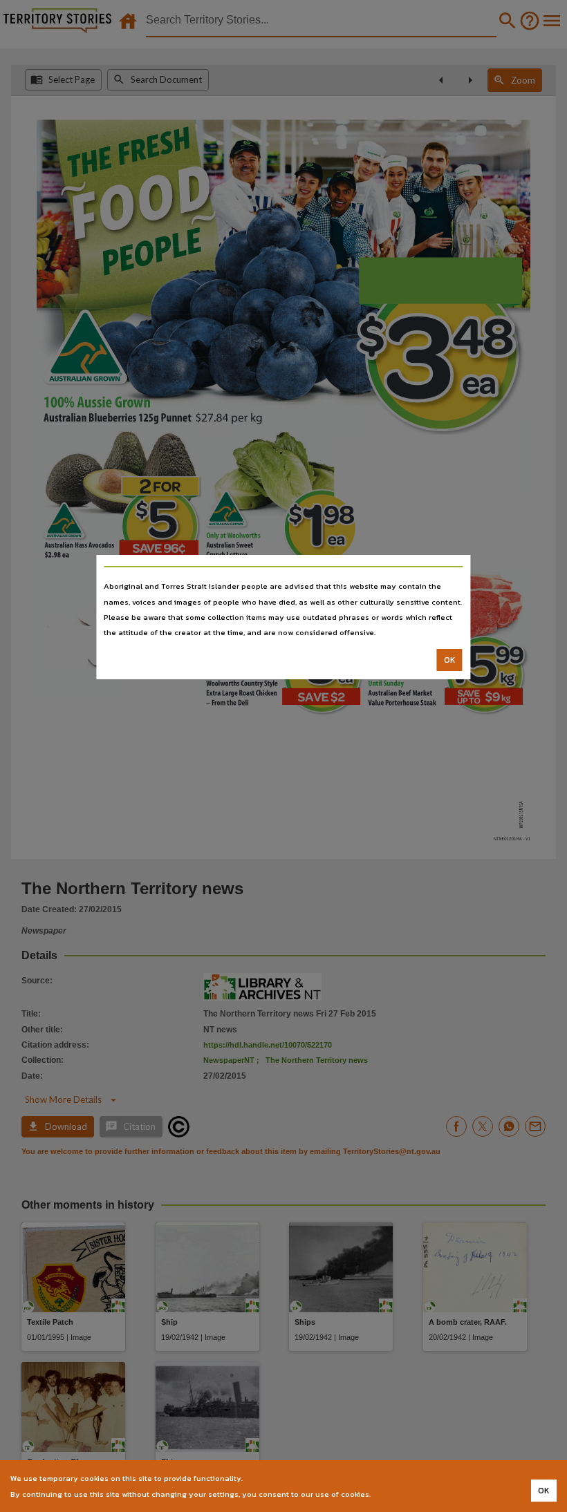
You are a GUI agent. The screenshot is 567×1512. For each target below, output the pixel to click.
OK (450, 660)
